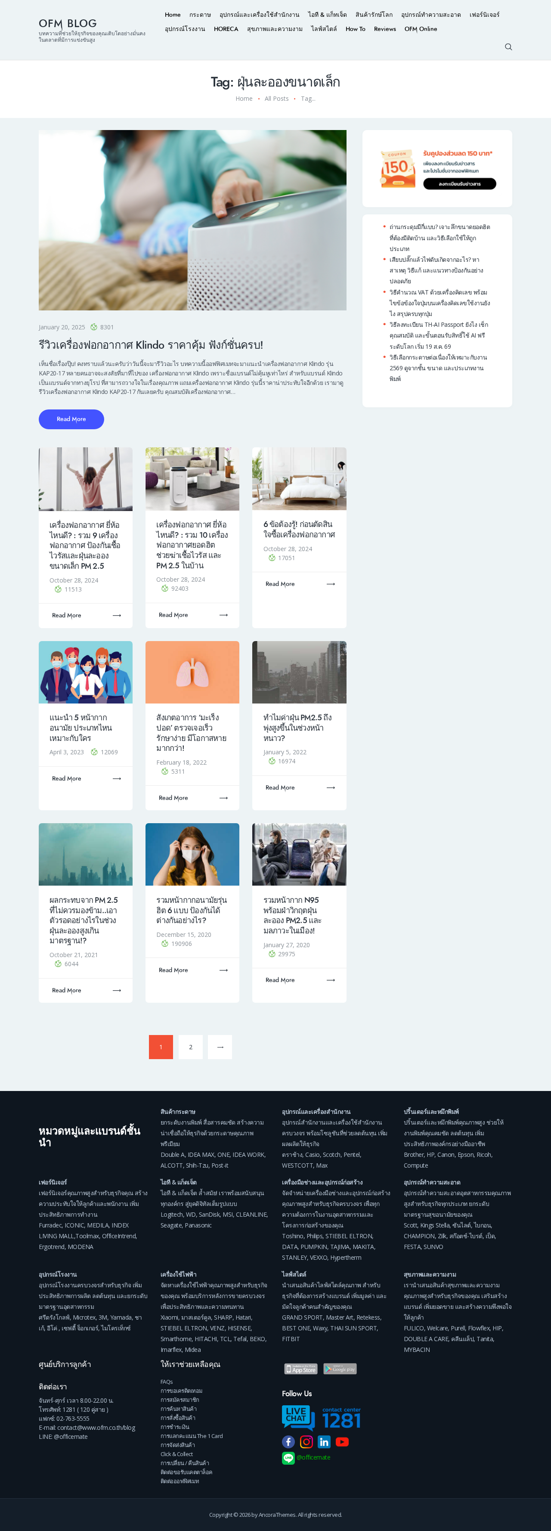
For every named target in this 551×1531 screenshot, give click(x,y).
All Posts (277, 98)
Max (322, 1165)
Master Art (339, 1317)
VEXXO (319, 1257)
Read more (66, 615)
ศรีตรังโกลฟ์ (54, 1317)
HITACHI (206, 1339)
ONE (223, 1154)
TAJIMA (340, 1247)
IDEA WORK (248, 1154)
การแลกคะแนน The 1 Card (192, 1436)
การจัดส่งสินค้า (178, 1445)
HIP (497, 1328)
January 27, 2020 (286, 945)
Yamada (121, 1317)
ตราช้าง (292, 1154)
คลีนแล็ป (462, 1339)
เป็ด (490, 1236)
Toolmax (87, 1236)
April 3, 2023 (68, 752)
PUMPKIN (313, 1247)
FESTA (412, 1247)
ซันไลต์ (461, 1225)
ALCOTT (172, 1165)
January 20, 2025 (62, 327)
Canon (446, 1154)
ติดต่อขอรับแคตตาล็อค (187, 1472)
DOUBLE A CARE (426, 1339)
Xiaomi (169, 1317)
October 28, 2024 (74, 580)
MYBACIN (417, 1349)
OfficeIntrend (119, 1236)
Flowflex (478, 1328)
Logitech (172, 1214)
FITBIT (291, 1339)
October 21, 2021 (74, 955)
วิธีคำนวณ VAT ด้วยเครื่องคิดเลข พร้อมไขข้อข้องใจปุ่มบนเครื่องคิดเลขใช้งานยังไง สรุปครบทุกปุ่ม (440, 303)
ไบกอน (482, 1225)
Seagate (171, 1225)
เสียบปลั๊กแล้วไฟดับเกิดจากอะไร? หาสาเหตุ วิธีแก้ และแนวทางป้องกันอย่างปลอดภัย (436, 270)
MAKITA (363, 1247)
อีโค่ (52, 1328)
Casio (312, 1154)
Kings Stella (434, 1225)
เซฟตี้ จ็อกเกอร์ (80, 1328)
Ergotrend (52, 1247)
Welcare (437, 1328)
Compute (416, 1165)
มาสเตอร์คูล (196, 1317)
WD (191, 1214)
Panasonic (198, 1225)
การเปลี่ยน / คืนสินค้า (185, 1463)
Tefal (240, 1339)
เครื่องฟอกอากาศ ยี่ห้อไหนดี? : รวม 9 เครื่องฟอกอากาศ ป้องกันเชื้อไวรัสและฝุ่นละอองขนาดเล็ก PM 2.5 (85, 546)
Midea (193, 1349)
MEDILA (97, 1225)
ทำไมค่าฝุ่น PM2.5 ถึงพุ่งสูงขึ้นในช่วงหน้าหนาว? (297, 728)
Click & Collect (177, 1454)
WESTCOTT (297, 1165)
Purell (458, 1328)
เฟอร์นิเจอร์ (53, 1182)
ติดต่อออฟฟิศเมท (180, 1481)
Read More (71, 419)
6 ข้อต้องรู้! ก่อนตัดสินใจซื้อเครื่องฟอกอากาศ (299, 529)
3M (103, 1317)
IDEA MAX (201, 1154)
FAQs (167, 1381)
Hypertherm (345, 1257)
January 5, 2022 (284, 752)
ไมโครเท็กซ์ (116, 1328)
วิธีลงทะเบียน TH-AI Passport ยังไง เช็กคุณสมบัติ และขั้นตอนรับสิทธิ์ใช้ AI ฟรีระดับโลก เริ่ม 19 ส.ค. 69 (439, 335)
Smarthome (176, 1339)
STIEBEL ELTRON (348, 1236)
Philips (314, 1236)
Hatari (243, 1317)
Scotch (332, 1154)
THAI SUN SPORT (353, 1328)
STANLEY (294, 1257)
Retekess (368, 1317)
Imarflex (171, 1349)
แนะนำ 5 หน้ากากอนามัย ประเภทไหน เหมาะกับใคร (80, 728)
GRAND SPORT (302, 1317)
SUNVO (433, 1247)
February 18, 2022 (181, 762)
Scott (411, 1225)
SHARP (223, 1317)
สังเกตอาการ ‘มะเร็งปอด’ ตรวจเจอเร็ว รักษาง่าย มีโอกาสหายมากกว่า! (191, 733)
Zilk (442, 1236)
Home (244, 98)
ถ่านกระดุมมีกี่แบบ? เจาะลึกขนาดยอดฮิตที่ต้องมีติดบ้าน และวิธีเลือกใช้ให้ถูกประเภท (440, 237)
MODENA (80, 1247)
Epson (466, 1154)
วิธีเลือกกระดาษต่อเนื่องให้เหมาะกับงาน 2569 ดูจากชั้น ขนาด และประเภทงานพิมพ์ (438, 368)
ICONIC (74, 1225)
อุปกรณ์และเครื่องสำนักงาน (316, 1111)
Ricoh (484, 1154)
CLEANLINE (251, 1214)
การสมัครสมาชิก (180, 1400)
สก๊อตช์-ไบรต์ (466, 1236)
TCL (225, 1339)
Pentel (352, 1154)
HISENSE (239, 1328)
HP (430, 1154)
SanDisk (209, 1214)
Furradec (50, 1225)
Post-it (220, 1165)
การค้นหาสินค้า (179, 1409)
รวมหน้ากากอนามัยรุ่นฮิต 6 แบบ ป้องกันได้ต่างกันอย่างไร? (191, 910)
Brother (414, 1154)
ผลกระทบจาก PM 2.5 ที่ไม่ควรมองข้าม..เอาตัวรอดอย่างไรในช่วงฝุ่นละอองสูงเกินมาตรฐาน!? (84, 921)
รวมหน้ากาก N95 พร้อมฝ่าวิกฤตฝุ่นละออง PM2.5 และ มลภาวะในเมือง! (292, 915)
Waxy (320, 1328)
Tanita (485, 1339)
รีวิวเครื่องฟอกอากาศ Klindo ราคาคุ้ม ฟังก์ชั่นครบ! (151, 345)
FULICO (414, 1328)
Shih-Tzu (197, 1165)
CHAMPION (419, 1236)
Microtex (84, 1317)
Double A (173, 1154)
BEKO (257, 1339)
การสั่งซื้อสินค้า (178, 1418)
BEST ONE (296, 1328)
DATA (289, 1247)
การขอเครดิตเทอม (182, 1391)
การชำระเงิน (175, 1427)
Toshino (292, 1236)
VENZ (217, 1328)
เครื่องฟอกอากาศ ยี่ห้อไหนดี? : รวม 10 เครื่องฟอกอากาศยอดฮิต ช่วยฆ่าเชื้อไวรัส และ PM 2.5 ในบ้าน (192, 545)
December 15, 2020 (183, 934)
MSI (228, 1214)
